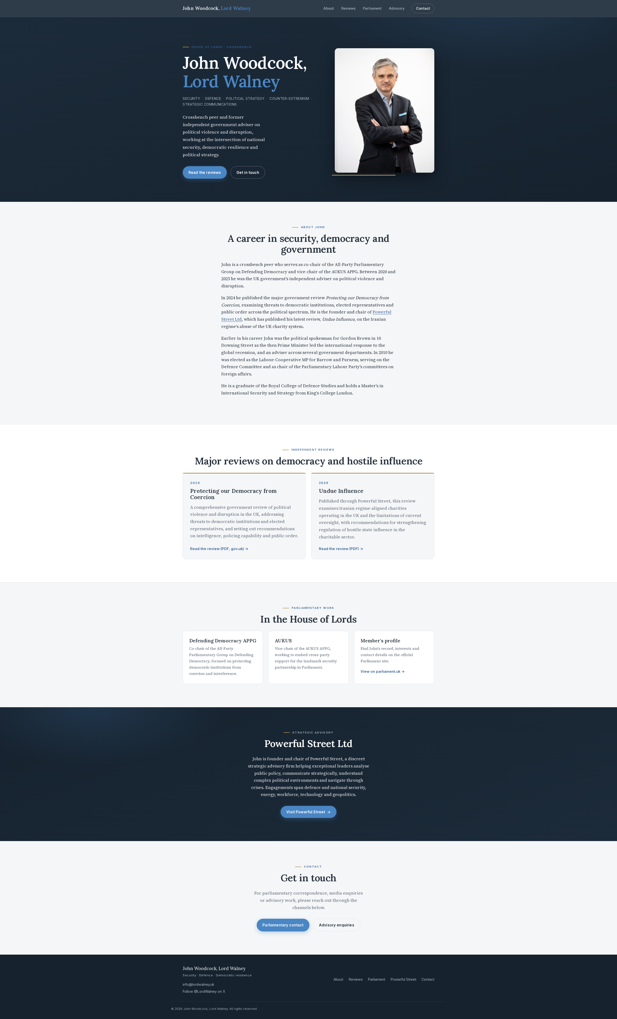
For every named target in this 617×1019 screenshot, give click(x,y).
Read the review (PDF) (341, 549)
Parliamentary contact (282, 925)
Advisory (396, 8)
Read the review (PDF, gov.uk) (219, 549)
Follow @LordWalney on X (204, 991)
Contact (423, 8)
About (328, 8)
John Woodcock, (217, 8)
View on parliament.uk (383, 671)
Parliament (372, 8)
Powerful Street (403, 979)
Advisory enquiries (336, 925)
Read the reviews (204, 172)
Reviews (348, 8)
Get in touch (247, 172)
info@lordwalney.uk (198, 984)
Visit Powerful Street (308, 812)
